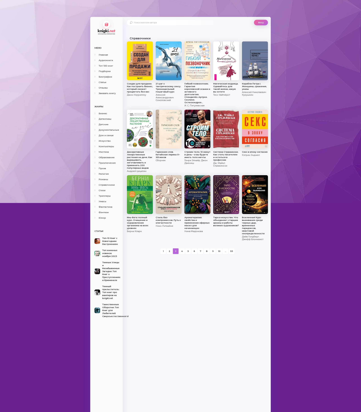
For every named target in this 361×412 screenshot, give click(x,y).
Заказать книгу (107, 93)
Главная (103, 54)
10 (219, 251)
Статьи (102, 82)
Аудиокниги (106, 60)
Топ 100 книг (106, 65)
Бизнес (103, 113)
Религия (104, 174)
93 (231, 251)
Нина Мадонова (193, 231)
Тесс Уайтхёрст (221, 94)
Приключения (107, 163)
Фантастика (105, 207)
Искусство (105, 141)
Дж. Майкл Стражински (220, 164)
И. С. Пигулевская (194, 105)
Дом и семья (106, 135)
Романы (103, 179)
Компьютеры (106, 146)
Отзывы (103, 87)
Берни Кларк (134, 231)
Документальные (109, 130)
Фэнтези (104, 212)
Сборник (161, 160)
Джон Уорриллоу (136, 94)
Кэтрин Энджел (251, 155)
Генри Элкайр (192, 160)
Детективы (105, 119)
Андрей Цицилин (136, 171)
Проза (102, 168)
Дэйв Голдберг (250, 236)
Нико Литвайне (164, 226)
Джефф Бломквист (252, 239)
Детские (103, 124)
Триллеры (105, 196)
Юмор (102, 218)
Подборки (105, 71)
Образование (107, 157)
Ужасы (102, 201)
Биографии (105, 76)
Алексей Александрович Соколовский (165, 97)
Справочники (107, 185)
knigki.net (106, 27)
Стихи (102, 190)
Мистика (104, 152)
